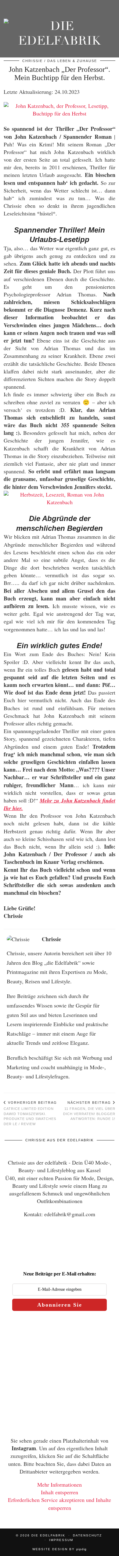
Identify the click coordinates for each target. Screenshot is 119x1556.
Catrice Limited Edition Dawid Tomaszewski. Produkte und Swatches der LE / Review (30, 1113)
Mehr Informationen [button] (59, 1484)
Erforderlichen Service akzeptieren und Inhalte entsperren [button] (59, 1503)
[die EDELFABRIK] (59, 35)
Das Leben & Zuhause (72, 61)
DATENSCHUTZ (87, 1535)
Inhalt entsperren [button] (59, 1492)
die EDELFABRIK (48, 1535)
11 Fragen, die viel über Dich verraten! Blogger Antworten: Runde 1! (89, 1111)
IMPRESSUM (61, 1540)
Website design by (59, 1549)
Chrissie (32, 61)
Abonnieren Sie (59, 1305)
